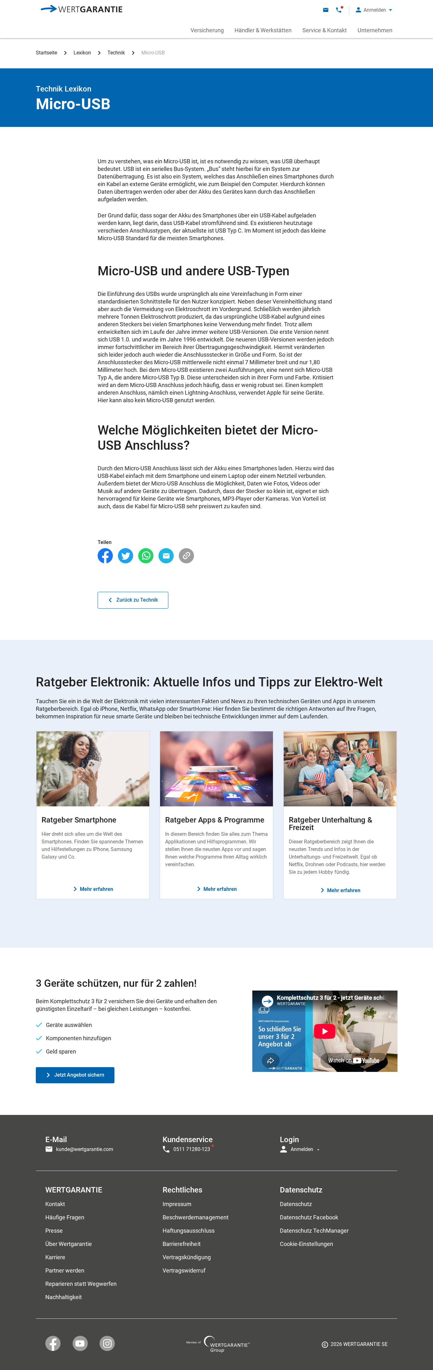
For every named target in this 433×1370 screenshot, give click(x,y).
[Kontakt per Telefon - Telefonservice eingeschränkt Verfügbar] (338, 10)
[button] (374, 10)
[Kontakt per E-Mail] (325, 10)
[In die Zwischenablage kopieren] (186, 556)
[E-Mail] (166, 556)
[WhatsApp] (145, 556)
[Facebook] (105, 556)
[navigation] (216, 1143)
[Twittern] (125, 556)
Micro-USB (153, 53)
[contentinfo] (355, 1347)
